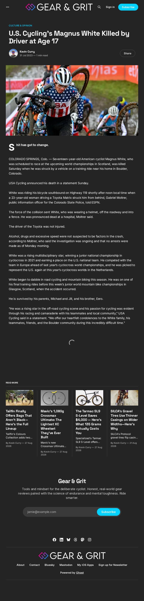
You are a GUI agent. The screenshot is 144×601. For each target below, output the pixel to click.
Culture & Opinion (20, 25)
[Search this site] (99, 7)
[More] (7, 7)
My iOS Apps (85, 565)
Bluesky (50, 565)
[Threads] (75, 539)
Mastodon (66, 565)
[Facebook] (54, 539)
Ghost (80, 572)
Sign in (110, 7)
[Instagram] (89, 539)
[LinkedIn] (61, 539)
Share (127, 53)
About (20, 565)
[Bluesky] (68, 539)
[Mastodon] (82, 539)
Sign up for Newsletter (113, 565)
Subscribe (128, 7)
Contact (34, 565)
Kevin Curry (27, 51)
